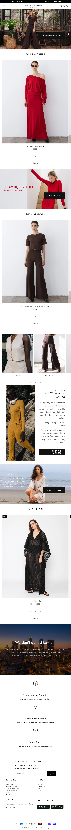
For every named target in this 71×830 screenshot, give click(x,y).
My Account (9, 784)
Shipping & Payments (12, 789)
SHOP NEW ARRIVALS (51, 35)
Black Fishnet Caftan (35, 601)
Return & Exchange (11, 786)
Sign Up (51, 773)
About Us (39, 784)
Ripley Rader (32, 828)
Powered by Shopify (42, 828)
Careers (39, 791)
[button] (4, 6)
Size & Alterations (11, 791)
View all (35, 163)
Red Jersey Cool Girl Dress (35, 146)
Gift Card (9, 795)
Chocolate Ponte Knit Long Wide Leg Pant (35, 306)
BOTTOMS (48, 376)
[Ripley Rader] (35, 29)
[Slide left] (31, 157)
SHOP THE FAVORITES (56, 452)
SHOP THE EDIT (54, 195)
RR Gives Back (41, 786)
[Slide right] (40, 157)
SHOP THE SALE (54, 490)
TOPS (16, 376)
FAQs (7, 793)
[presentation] (1, 2)
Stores (39, 789)
